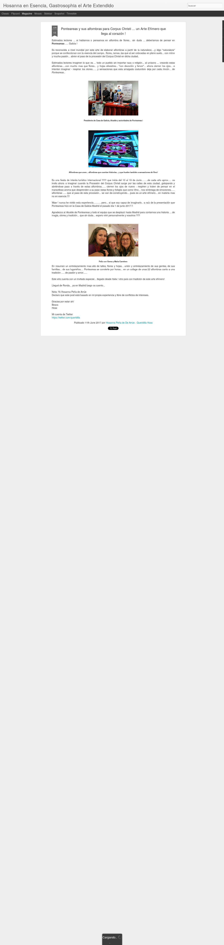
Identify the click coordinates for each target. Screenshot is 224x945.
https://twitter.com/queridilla (66, 317)
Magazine (27, 13)
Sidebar (48, 13)
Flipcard (15, 13)
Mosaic (38, 13)
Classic (5, 13)
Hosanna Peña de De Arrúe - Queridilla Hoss (129, 322)
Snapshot (59, 13)
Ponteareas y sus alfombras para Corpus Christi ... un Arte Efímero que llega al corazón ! (113, 31)
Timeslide (72, 13)
